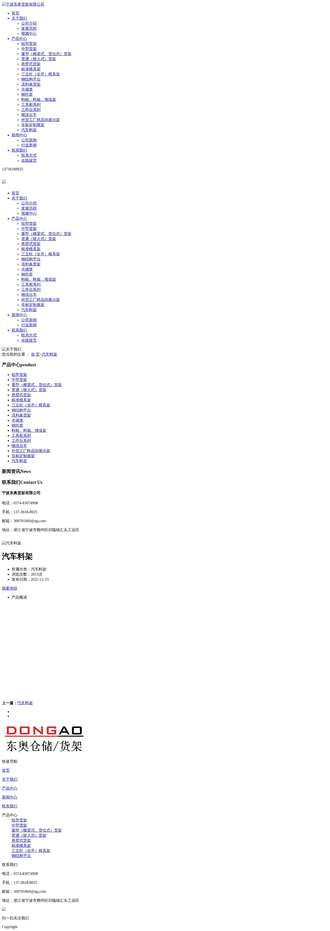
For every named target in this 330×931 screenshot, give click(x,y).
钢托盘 (27, 94)
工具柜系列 (31, 105)
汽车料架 (29, 130)
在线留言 (29, 160)
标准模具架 (31, 69)
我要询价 (9, 588)
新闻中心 (19, 135)
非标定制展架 (32, 125)
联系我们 (19, 150)
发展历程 (29, 28)
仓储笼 (27, 89)
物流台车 (29, 115)
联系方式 (29, 155)
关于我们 (19, 18)
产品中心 (19, 39)
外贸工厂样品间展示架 (40, 120)
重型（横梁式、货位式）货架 (46, 54)
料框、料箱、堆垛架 (38, 99)
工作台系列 (31, 110)
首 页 (35, 354)
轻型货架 (29, 44)
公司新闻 (29, 140)
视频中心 (29, 33)
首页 (15, 13)
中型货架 (29, 49)
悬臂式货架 (31, 64)
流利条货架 (31, 84)
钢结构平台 (31, 79)
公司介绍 (29, 23)
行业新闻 (29, 145)
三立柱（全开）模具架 (40, 74)
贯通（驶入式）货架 (38, 59)
